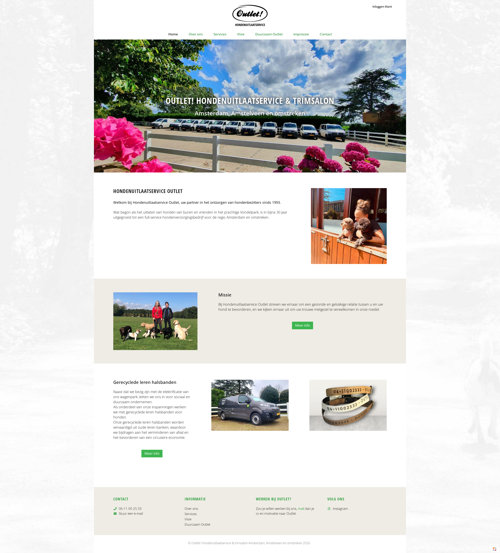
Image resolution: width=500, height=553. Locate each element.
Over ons (196, 34)
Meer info (302, 325)
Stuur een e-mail (130, 513)
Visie (241, 34)
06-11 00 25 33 (130, 508)
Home (173, 34)
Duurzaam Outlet (269, 34)
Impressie (301, 34)
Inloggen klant (382, 6)
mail (301, 508)
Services (219, 34)
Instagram (340, 508)
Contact (326, 34)
